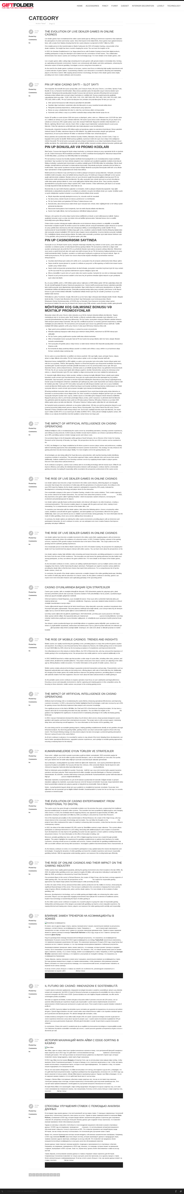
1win (63, 570)
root (38, 36)
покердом (60, 1160)
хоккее (93, 928)
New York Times (94, 506)
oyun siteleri (94, 898)
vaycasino (111, 784)
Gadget (125, 6)
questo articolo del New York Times (108, 1013)
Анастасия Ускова (92, 971)
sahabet (47, 627)
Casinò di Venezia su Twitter (60, 1006)
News (33, 43)
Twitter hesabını (88, 767)
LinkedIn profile (115, 48)
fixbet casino (97, 516)
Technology (173, 6)
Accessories (92, 6)
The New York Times (52, 58)
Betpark (47, 846)
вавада (53, 1091)
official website (111, 494)
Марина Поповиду (73, 1091)
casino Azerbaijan (117, 299)
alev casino (105, 65)
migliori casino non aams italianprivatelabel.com (66, 1023)
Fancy (105, 6)
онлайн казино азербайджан (84, 734)
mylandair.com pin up (52, 677)
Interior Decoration (143, 6)
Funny (114, 6)
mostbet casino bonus (82, 461)
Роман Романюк (79, 1160)
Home (80, 6)
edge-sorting (99, 1052)
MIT (80, 1127)
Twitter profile (51, 442)
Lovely (160, 6)
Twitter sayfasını (63, 601)
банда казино (70, 971)
